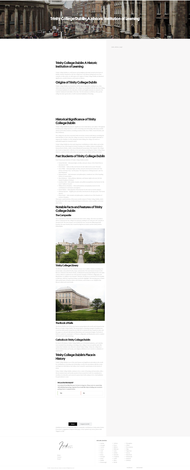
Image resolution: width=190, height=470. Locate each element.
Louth (115, 458)
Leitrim (115, 453)
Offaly (127, 445)
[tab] (73, 424)
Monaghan (129, 443)
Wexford (128, 458)
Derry (101, 455)
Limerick (116, 455)
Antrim (102, 443)
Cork (101, 451)
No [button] (84, 393)
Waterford (129, 455)
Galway (116, 443)
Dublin (102, 460)
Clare (101, 453)
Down (101, 458)
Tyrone (128, 453)
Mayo (115, 460)
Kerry (115, 445)
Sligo (127, 449)
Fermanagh (103, 462)
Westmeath (129, 456)
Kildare (116, 447)
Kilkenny (116, 449)
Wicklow (128, 460)
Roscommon (129, 447)
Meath (115, 462)
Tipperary (129, 451)
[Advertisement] (80, 50)
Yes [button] (61, 393)
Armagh (102, 445)
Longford (116, 456)
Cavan (102, 449)
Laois (115, 451)
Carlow (102, 447)
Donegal (102, 456)
